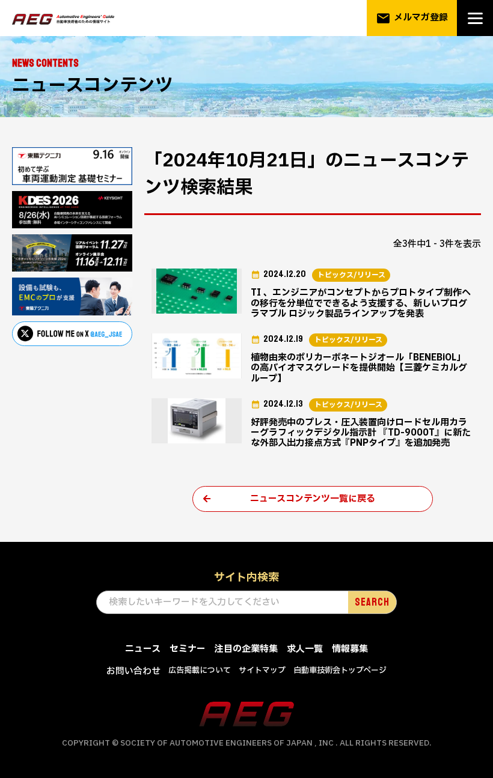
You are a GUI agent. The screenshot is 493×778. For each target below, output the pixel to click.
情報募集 (350, 649)
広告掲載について (199, 670)
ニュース (143, 649)
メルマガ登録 (412, 18)
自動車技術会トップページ (340, 670)
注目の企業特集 (246, 649)
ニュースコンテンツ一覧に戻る (312, 499)
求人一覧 (305, 649)
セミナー (188, 649)
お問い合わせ (133, 671)
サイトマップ (262, 670)
